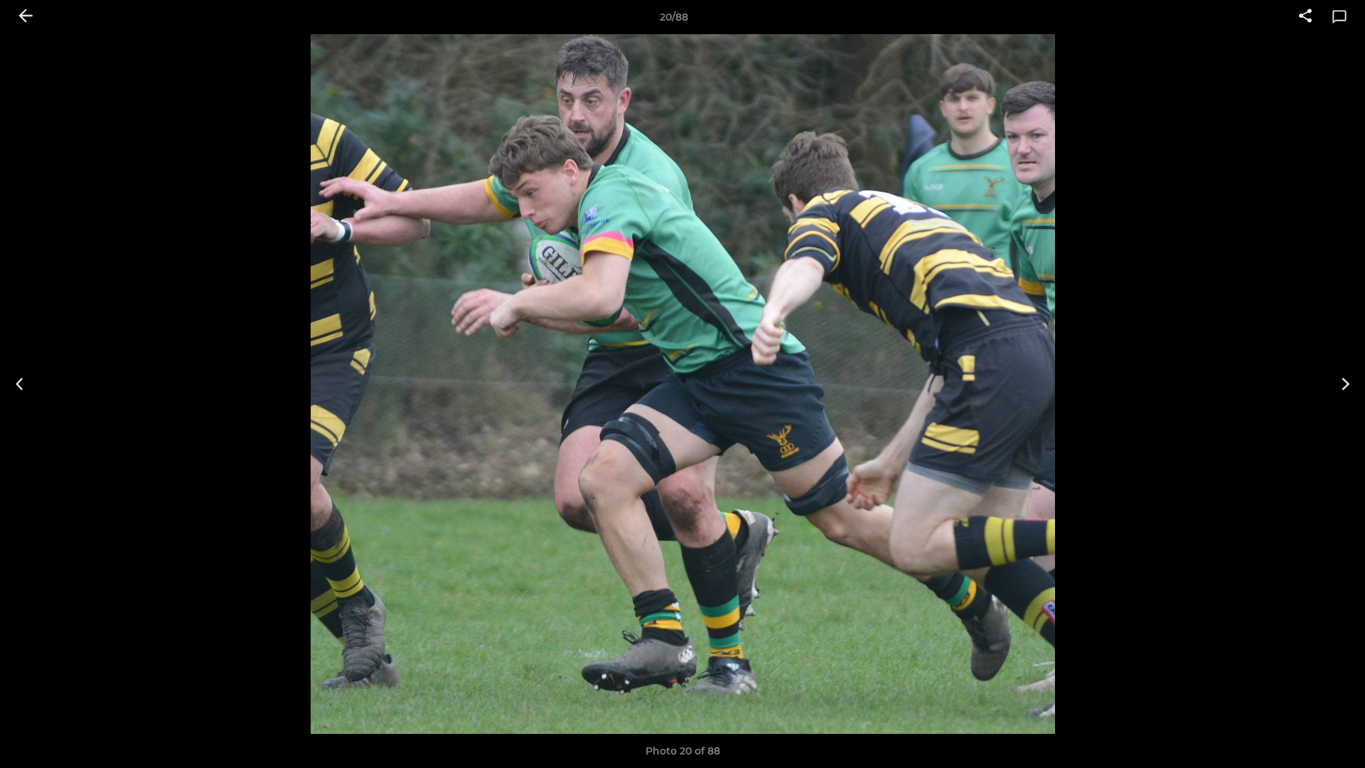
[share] (1305, 17)
